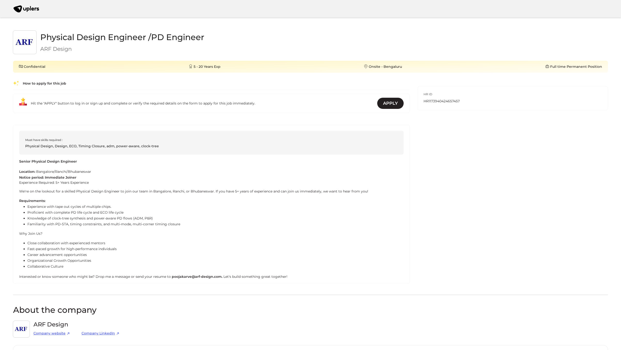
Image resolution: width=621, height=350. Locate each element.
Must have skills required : (44, 140)
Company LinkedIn (98, 333)
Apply (390, 103)
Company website (49, 333)
